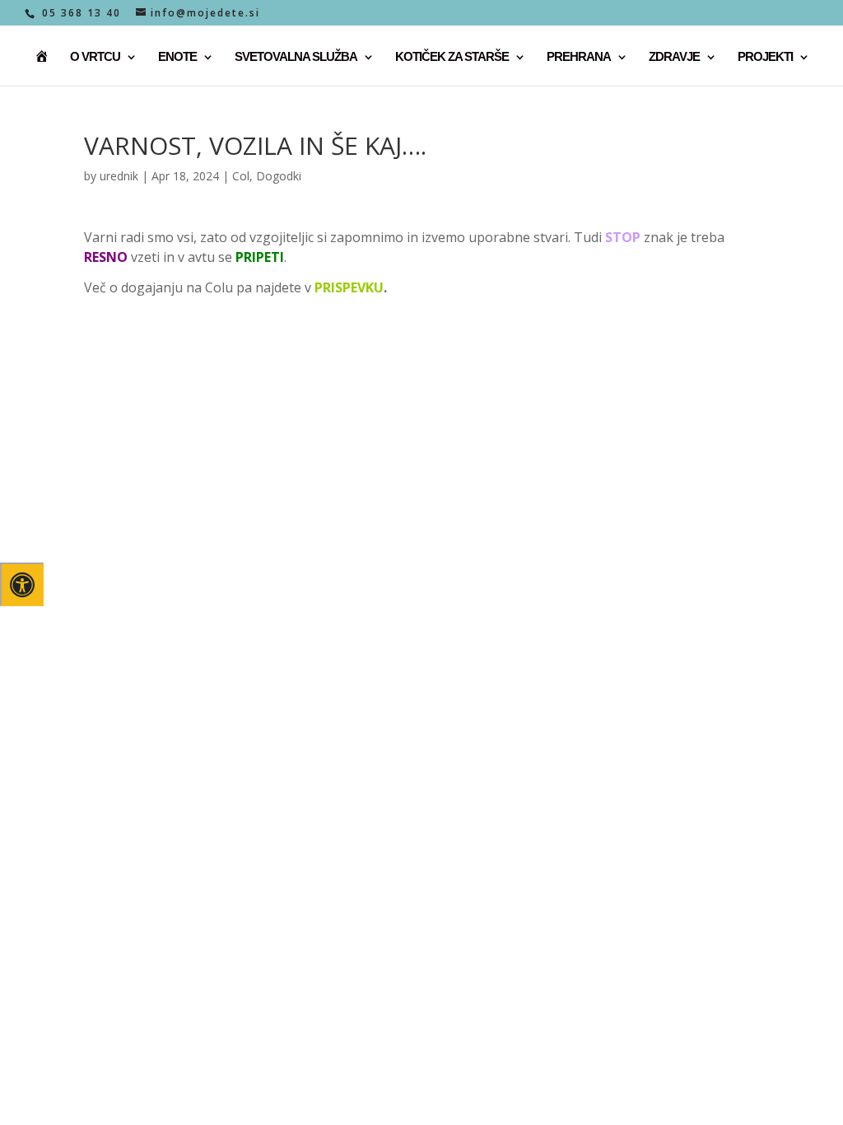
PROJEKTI (765, 57)
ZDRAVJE (674, 57)
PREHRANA (579, 57)
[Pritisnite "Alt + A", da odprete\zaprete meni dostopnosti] (22, 584)
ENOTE (177, 57)
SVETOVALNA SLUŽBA (296, 57)
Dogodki (278, 176)
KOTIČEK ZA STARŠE (452, 57)
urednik (119, 176)
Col (240, 176)
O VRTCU (95, 57)
